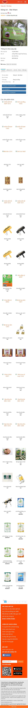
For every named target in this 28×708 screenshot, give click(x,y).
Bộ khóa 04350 (20, 238)
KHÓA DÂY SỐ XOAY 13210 (7, 214)
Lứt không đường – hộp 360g (20, 586)
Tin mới (20, 1)
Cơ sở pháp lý (6, 89)
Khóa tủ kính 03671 (7, 387)
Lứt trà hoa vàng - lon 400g (20, 536)
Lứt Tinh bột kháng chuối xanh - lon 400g (7, 561)
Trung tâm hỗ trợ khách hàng (10, 627)
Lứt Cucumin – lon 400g (21, 561)
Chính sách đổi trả (7, 634)
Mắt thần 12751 (7, 164)
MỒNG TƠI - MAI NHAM (11, 64)
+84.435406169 (9, 700)
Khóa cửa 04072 (7, 511)
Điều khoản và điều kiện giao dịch (11, 614)
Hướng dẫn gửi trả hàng (9, 636)
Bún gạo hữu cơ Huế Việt (20, 462)
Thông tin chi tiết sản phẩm (9, 85)
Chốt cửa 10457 (20, 164)
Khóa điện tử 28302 (7, 313)
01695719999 (20, 700)
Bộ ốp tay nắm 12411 (20, 313)
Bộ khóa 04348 (7, 238)
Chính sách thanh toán (8, 629)
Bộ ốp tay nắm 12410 (7, 338)
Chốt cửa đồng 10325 (20, 115)
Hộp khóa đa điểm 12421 (7, 413)
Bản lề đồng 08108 (21, 189)
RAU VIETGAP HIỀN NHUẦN (7, 289)
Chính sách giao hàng (8, 631)
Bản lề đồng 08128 (7, 189)
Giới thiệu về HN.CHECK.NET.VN (11, 609)
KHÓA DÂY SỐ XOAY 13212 (7, 115)
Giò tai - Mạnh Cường (7, 461)
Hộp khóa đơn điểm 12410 (7, 437)
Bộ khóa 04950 (20, 263)
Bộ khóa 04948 (7, 263)
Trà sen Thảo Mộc (7, 486)
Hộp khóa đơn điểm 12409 (20, 437)
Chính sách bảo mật (7, 649)
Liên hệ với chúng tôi (8, 616)
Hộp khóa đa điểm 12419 (21, 413)
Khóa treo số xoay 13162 (21, 388)
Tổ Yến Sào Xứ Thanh (20, 362)
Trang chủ (3, 6)
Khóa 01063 (20, 338)
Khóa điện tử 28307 (20, 288)
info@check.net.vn (8, 702)
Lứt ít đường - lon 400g (7, 536)
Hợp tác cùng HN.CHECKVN (10, 639)
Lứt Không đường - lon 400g (21, 512)
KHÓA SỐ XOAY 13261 (20, 139)
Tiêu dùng (9, 6)
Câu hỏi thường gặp (7, 641)
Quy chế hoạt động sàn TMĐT (10, 611)
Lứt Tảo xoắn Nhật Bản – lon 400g (7, 586)
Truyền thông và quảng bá (9, 92)
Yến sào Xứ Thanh (7, 362)
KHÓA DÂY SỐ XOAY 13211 (20, 214)
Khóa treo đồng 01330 (21, 486)
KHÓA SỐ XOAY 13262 (7, 139)
